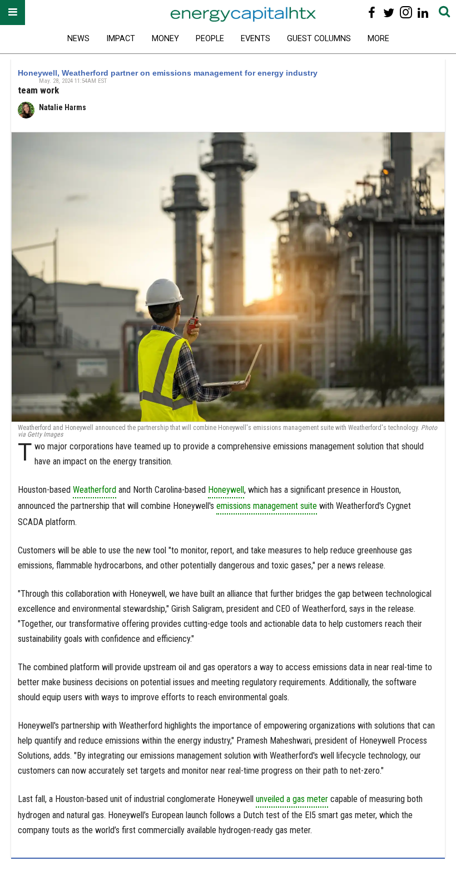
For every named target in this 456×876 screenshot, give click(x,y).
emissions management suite (266, 506)
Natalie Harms (62, 107)
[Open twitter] (389, 12)
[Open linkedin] (423, 12)
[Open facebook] (372, 12)
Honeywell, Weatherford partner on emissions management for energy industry (168, 72)
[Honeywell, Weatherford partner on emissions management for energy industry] (228, 277)
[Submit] (444, 12)
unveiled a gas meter (292, 799)
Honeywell (226, 489)
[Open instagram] (406, 12)
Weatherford (94, 489)
